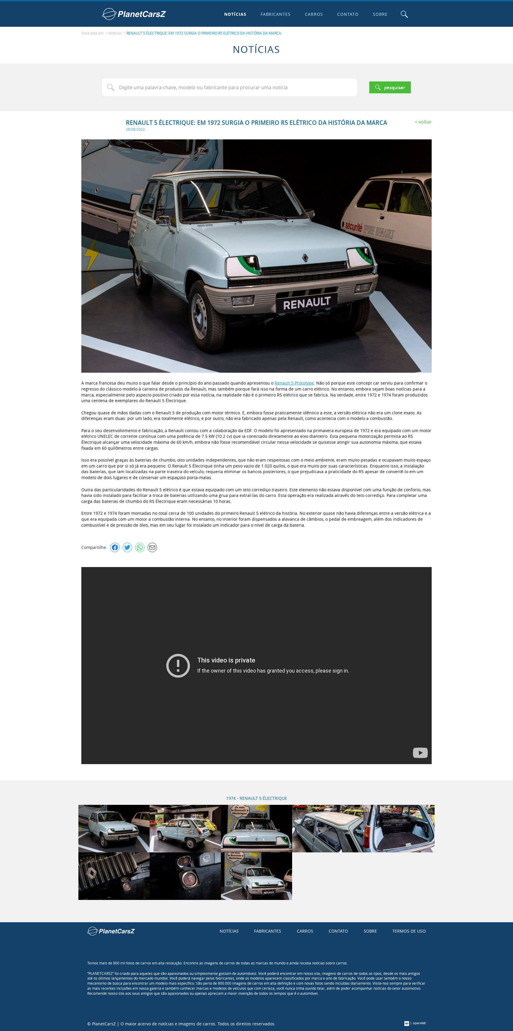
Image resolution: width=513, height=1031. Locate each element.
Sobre (380, 14)
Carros (314, 14)
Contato (348, 14)
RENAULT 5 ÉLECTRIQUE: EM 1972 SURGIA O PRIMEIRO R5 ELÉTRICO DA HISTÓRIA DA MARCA (203, 33)
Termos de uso (409, 931)
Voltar (425, 122)
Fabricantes (276, 14)
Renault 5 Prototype (294, 383)
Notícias (235, 14)
